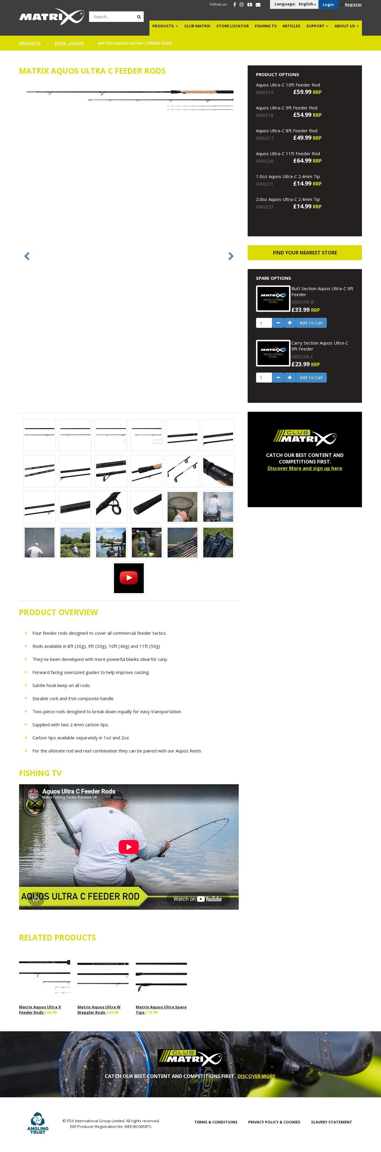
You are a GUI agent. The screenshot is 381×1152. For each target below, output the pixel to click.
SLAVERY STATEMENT (331, 1122)
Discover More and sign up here (305, 468)
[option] (129, 101)
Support (315, 26)
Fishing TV (266, 26)
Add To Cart (311, 323)
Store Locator (232, 26)
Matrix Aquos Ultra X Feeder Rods (40, 1009)
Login (328, 4)
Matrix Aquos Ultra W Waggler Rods (99, 1009)
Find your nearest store (305, 252)
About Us (345, 26)
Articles (291, 26)
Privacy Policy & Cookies (274, 1122)
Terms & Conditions (216, 1122)
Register (353, 4)
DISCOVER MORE (256, 1076)
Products (163, 26)
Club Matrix (197, 26)
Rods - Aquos (69, 43)
